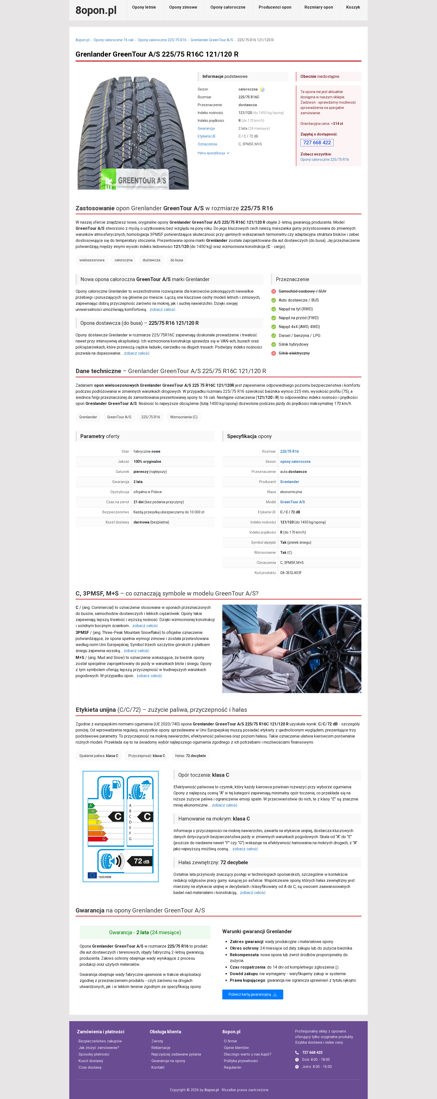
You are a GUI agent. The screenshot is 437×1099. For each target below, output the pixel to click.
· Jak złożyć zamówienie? (98, 1048)
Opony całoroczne (228, 7)
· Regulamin (231, 1067)
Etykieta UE (207, 136)
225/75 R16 (289, 451)
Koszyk (353, 7)
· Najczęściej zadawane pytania (175, 1054)
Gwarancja (206, 128)
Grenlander (289, 482)
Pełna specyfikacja (212, 153)
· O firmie (229, 1041)
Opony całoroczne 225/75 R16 (162, 40)
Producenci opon (275, 7)
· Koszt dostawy (90, 1061)
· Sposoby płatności (93, 1054)
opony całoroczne (295, 462)
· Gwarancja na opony (167, 1061)
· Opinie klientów (235, 1048)
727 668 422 (312, 1052)
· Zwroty (156, 1041)
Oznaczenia (207, 144)
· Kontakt (157, 1067)
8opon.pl (96, 10)
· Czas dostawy (89, 1067)
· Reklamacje (160, 1048)
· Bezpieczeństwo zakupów (99, 1041)
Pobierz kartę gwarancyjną (250, 994)
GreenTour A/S (292, 502)
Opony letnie (144, 7)
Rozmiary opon (318, 7)
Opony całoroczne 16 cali (114, 40)
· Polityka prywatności (240, 1061)
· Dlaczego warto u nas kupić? (246, 1054)
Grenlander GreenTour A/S (212, 40)
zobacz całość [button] (162, 309)
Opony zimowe (183, 7)
